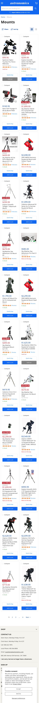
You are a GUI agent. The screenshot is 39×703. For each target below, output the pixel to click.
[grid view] (32, 29)
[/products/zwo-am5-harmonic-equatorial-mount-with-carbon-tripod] (29, 144)
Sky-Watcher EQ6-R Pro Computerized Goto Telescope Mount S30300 (28, 111)
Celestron (24, 210)
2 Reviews (13, 258)
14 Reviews (33, 547)
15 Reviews (14, 399)
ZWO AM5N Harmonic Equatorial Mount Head (29, 299)
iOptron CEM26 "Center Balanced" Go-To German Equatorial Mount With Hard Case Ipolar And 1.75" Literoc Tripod (28, 591)
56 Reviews (33, 211)
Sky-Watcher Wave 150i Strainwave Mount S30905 (8, 441)
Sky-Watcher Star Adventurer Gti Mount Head (28, 394)
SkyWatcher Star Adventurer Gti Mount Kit (9, 253)
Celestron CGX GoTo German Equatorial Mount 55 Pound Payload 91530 (28, 541)
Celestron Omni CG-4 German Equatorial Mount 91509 (9, 394)
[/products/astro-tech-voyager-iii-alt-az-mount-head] (10, 95)
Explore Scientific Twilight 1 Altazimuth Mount (9, 206)
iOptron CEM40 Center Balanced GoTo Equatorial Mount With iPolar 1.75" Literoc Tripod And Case (9, 541)
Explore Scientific (25, 67)
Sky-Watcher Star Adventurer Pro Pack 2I (28, 252)
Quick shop (10, 75)
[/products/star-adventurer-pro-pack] (29, 238)
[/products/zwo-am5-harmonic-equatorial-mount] (29, 285)
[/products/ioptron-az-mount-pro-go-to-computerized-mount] (10, 285)
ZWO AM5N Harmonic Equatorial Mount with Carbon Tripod (28, 159)
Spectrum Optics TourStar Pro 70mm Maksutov (8, 62)
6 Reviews (32, 164)
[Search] (35, 8)
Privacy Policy (17, 684)
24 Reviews (14, 67)
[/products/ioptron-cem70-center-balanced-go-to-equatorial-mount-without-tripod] (29, 425)
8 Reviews (13, 498)
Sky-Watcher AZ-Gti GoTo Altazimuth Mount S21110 (8, 159)
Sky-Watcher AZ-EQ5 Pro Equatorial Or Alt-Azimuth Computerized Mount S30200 (9, 492)
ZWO (22, 163)
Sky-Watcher (24, 116)
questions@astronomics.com (14, 652)
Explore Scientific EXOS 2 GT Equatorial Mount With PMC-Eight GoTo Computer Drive (28, 492)
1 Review (13, 352)
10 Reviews (33, 69)
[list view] (36, 29)
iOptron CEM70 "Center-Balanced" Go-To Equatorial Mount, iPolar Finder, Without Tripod (28, 442)
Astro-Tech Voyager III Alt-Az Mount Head (9, 109)
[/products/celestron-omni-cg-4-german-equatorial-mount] (10, 379)
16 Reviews (14, 211)
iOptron (4, 304)
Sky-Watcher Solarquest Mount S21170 (8, 347)
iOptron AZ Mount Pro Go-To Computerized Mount (9, 300)
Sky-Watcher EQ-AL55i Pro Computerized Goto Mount (9, 589)
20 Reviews (33, 118)
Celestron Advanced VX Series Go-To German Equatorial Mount (28, 206)
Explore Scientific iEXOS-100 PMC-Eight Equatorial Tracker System (28, 62)
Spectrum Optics (6, 65)
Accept (18, 689)
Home (3, 17)
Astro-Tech (5, 112)
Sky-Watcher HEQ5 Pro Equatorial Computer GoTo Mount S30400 (28, 347)
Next (27, 617)
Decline (18, 694)
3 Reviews (32, 256)
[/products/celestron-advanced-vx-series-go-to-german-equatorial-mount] (29, 191)
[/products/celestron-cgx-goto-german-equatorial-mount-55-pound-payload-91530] (29, 525)
